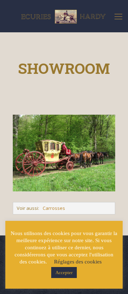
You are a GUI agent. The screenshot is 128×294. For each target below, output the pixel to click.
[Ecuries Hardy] (64, 16)
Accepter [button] (64, 272)
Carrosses (54, 208)
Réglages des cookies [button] (78, 262)
